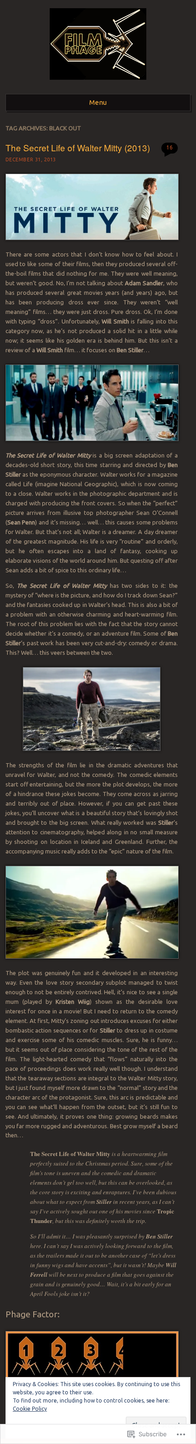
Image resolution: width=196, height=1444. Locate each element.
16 (169, 147)
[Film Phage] (98, 82)
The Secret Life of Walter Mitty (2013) (77, 147)
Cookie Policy (30, 1409)
